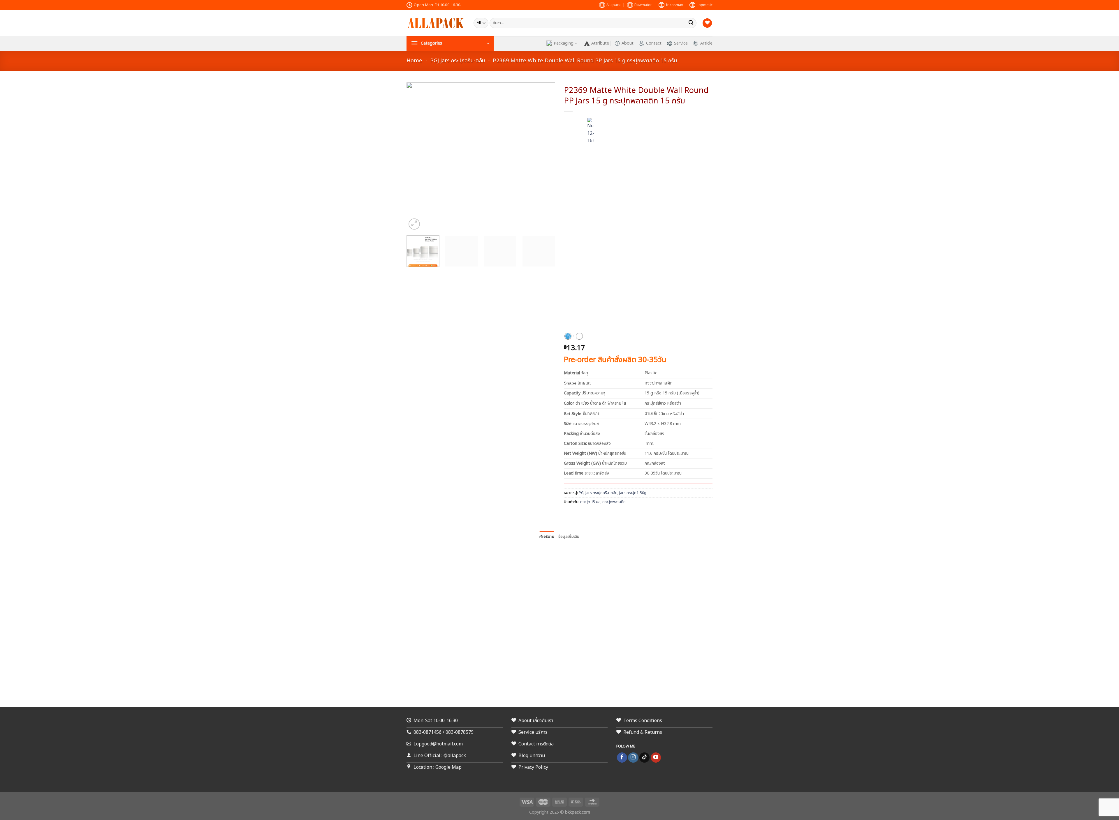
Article (706, 43)
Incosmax (674, 5)
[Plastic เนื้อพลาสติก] (567, 336)
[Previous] (416, 157)
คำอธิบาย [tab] (546, 536)
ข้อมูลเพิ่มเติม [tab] (569, 536)
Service (681, 43)
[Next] (545, 157)
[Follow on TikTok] (644, 757)
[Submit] (691, 23)
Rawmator (643, 5)
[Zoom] (414, 224)
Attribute (600, 43)
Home (414, 61)
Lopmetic (704, 5)
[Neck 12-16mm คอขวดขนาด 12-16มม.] (590, 336)
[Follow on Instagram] (633, 757)
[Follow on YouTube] (656, 757)
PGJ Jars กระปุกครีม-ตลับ (457, 61)
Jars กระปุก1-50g (632, 493)
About (628, 43)
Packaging (563, 43)
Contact (653, 43)
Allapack (613, 5)
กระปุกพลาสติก (614, 502)
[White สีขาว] (579, 336)
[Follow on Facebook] (622, 757)
